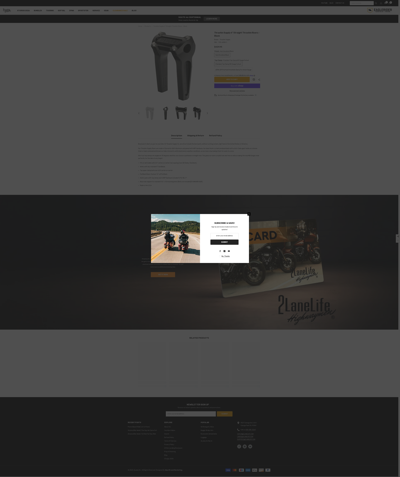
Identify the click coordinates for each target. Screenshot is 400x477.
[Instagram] (224, 251)
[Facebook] (220, 251)
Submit (224, 242)
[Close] (249, 214)
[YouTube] (229, 251)
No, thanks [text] (226, 256)
